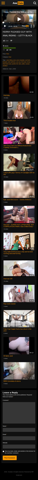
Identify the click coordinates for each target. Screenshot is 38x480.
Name (5, 426)
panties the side (16, 64)
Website (5, 443)
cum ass (18, 62)
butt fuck (13, 62)
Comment (6, 400)
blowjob (5, 62)
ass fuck (27, 60)
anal (14, 60)
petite (23, 64)
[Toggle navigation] (3, 3)
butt (9, 62)
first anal (23, 62)
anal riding (9, 60)
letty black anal (7, 64)
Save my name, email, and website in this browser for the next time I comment (20, 452)
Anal (10, 57)
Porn (7, 54)
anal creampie (20, 60)
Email (5, 434)
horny (28, 62)
